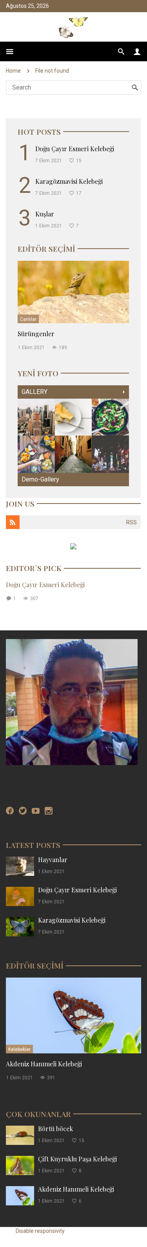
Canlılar (28, 319)
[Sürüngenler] (73, 291)
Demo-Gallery (40, 479)
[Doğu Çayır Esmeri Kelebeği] (20, 896)
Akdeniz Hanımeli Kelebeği (44, 1064)
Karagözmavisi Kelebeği (69, 181)
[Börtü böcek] (20, 1135)
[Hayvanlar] (20, 866)
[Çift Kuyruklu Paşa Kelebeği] (20, 1165)
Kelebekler (19, 1049)
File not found (52, 71)
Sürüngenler (36, 334)
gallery (34, 392)
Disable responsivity (40, 1231)
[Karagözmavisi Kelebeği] (20, 926)
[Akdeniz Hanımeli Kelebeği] (73, 1015)
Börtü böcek (55, 1128)
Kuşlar (44, 214)
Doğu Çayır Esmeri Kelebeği (74, 149)
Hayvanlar (52, 859)
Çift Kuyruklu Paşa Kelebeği (77, 1159)
